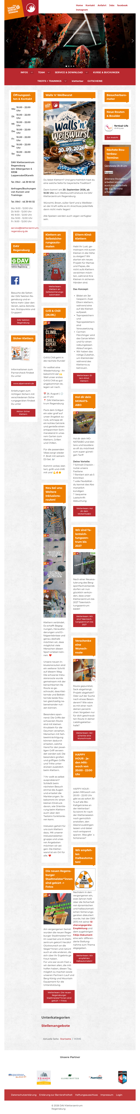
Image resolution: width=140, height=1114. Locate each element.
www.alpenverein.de (23, 383)
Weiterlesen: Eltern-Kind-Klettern (84, 378)
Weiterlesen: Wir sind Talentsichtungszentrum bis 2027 (84, 620)
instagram (82, 9)
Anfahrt (102, 5)
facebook (122, 5)
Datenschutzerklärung (24, 1095)
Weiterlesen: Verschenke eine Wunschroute (84, 736)
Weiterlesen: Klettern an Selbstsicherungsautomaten (55, 290)
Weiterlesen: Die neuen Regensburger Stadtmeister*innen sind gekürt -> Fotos (59, 996)
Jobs (111, 5)
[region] (70, 40)
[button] (7, 41)
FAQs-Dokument (82, 935)
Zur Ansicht (112, 137)
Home (79, 5)
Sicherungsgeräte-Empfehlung (83, 925)
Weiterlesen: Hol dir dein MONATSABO (84, 511)
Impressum (106, 1095)
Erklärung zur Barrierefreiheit (55, 1095)
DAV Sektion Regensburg (23, 321)
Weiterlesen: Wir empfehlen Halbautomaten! (84, 958)
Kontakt (90, 5)
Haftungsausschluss (86, 1095)
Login (119, 1095)
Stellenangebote (55, 1026)
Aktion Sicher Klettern (23, 412)
